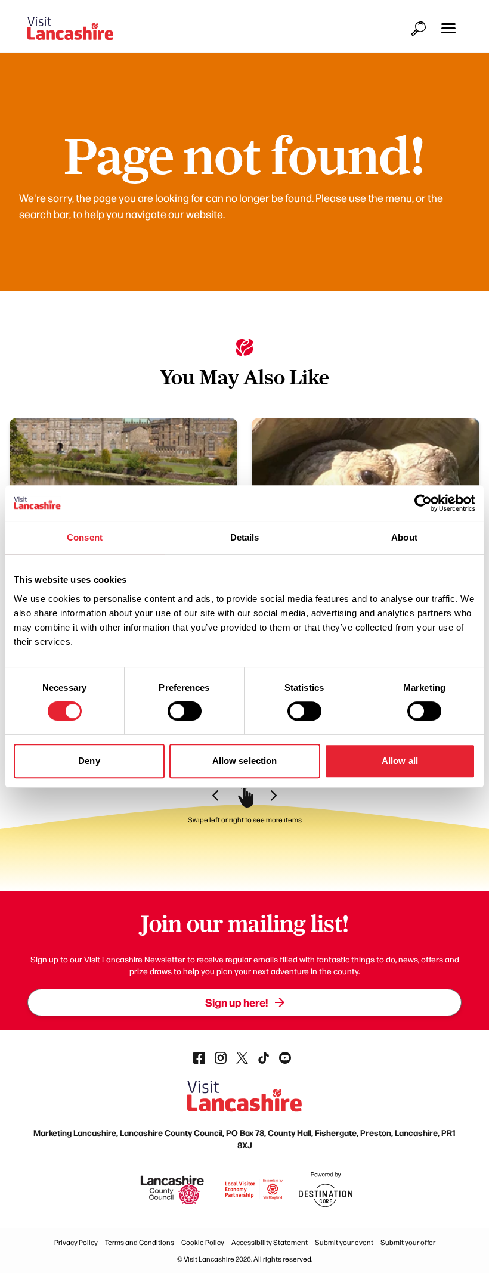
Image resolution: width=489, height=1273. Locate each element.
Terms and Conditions (139, 1242)
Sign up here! (236, 1002)
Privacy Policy (76, 1242)
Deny (89, 761)
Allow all (400, 761)
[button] (448, 28)
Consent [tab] (85, 537)
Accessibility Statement (269, 1242)
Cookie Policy (202, 1242)
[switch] (185, 711)
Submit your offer (407, 1242)
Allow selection (244, 761)
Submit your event (344, 1242)
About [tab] (404, 537)
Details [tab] (244, 537)
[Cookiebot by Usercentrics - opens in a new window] (423, 503)
